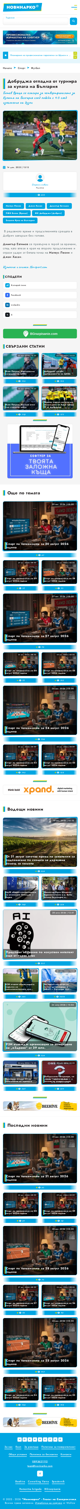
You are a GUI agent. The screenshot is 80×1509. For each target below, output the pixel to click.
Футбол (35, 68)
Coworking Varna (38, 1481)
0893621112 (40, 1461)
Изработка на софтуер (48, 1503)
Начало (7, 68)
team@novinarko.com (40, 1466)
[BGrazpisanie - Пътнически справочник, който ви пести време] (40, 333)
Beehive (20, 1481)
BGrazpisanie (52, 1489)
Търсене (10, 17)
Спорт (21, 68)
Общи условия (18, 1454)
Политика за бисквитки (44, 1454)
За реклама (31, 1447)
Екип (18, 1447)
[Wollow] (40, 38)
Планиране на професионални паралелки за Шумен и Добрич (40, 55)
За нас (8, 1447)
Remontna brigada (30, 1489)
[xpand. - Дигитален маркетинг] (40, 790)
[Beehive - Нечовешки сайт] (40, 1106)
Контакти (66, 1454)
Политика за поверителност (58, 1447)
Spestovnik (58, 1481)
